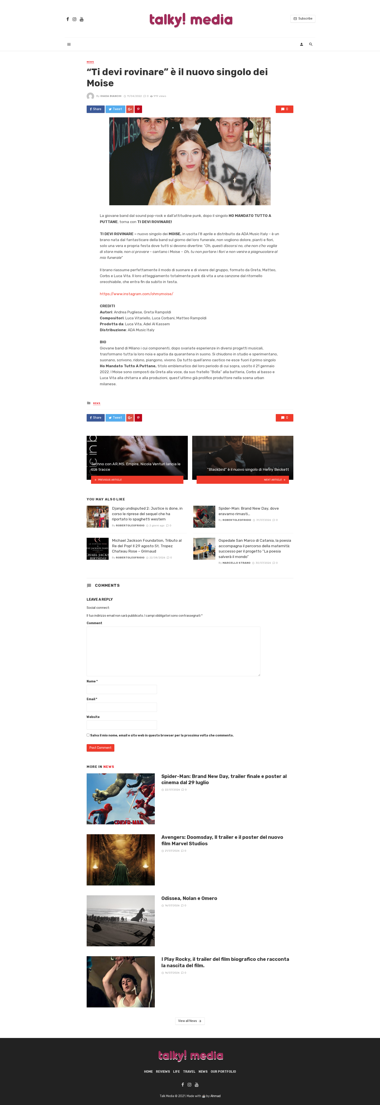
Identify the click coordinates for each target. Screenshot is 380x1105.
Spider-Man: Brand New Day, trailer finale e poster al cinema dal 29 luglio (224, 779)
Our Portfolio (223, 1072)
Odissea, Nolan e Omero (189, 898)
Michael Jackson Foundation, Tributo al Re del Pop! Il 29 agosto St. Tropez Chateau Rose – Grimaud (147, 545)
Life (176, 1072)
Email (92, 699)
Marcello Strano (236, 562)
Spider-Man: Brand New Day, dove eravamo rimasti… (249, 511)
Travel (189, 1072)
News (90, 62)
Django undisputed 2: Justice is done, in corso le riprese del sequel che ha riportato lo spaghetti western (147, 513)
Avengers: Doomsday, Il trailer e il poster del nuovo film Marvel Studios (222, 840)
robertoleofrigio (130, 525)
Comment (94, 623)
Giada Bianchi (110, 96)
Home (148, 1072)
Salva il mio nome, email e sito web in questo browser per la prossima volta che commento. (162, 735)
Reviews (163, 1072)
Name (92, 681)
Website (93, 717)
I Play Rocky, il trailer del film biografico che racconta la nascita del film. (225, 962)
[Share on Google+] (130, 109)
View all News (187, 1021)
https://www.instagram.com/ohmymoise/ (136, 294)
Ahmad (215, 1096)
